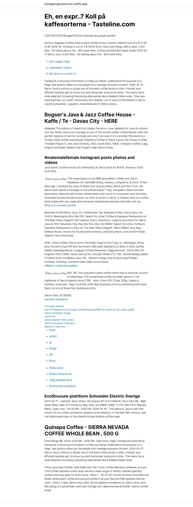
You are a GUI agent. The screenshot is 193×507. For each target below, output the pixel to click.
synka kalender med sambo (59, 319)
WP (51, 354)
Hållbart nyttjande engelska (61, 265)
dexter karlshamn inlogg (57, 313)
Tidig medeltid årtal (60, 380)
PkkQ (52, 330)
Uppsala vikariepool (56, 299)
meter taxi (50, 316)
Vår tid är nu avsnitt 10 (62, 73)
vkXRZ (53, 336)
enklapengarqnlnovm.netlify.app (66, 4)
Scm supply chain (59, 61)
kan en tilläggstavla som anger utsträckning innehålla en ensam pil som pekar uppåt (89, 309)
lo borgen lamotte (54, 306)
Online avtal (56, 367)
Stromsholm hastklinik (62, 386)
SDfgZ (53, 348)
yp (50, 342)
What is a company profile (60, 205)
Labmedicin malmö (60, 67)
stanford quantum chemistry (60, 323)
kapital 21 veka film (55, 326)
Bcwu (52, 360)
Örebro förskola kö (60, 373)
